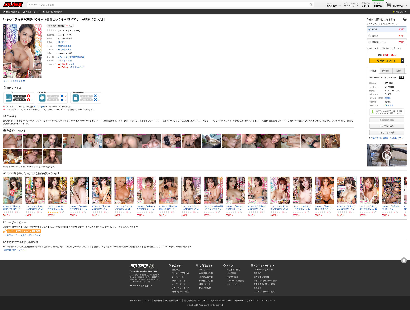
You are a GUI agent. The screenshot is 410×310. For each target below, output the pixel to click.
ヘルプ (229, 265)
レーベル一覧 (178, 277)
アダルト (62, 60)
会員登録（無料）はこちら (14, 250)
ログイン (366, 6)
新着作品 (176, 269)
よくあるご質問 (233, 269)
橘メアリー (63, 42)
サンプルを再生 (387, 126)
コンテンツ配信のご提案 (264, 291)
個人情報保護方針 (261, 277)
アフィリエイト (268, 300)
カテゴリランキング (180, 281)
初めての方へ (401, 12)
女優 (70, 60)
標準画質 (385, 71)
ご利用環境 (231, 273)
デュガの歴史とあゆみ (142, 286)
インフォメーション (264, 265)
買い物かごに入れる (386, 60)
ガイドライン (34, 235)
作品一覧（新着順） (54, 12)
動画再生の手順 (206, 281)
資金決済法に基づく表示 (221, 300)
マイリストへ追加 (386, 132)
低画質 (398, 71)
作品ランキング (32, 12)
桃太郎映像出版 (13, 12)
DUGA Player (38, 107)
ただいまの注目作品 (180, 291)
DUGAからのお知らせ (263, 269)
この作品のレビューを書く (14, 235)
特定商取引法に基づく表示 (195, 300)
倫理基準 (257, 288)
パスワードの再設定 (235, 281)
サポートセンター (234, 284)
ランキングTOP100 (180, 273)
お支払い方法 (232, 277)
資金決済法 (264, 284)
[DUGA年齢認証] (139, 266)
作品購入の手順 (206, 277)
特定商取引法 (265, 281)
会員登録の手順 (206, 273)
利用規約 (257, 273)
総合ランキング (77, 67)
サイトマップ (252, 300)
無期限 (388, 98)
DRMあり (389, 105)
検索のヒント (205, 284)
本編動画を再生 (387, 120)
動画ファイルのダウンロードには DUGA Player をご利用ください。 (389, 112)
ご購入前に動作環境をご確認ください (387, 138)
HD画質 (373, 71)
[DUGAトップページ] (13, 4)
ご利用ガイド (206, 265)
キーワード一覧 (178, 284)
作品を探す (177, 265)
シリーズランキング (180, 288)
